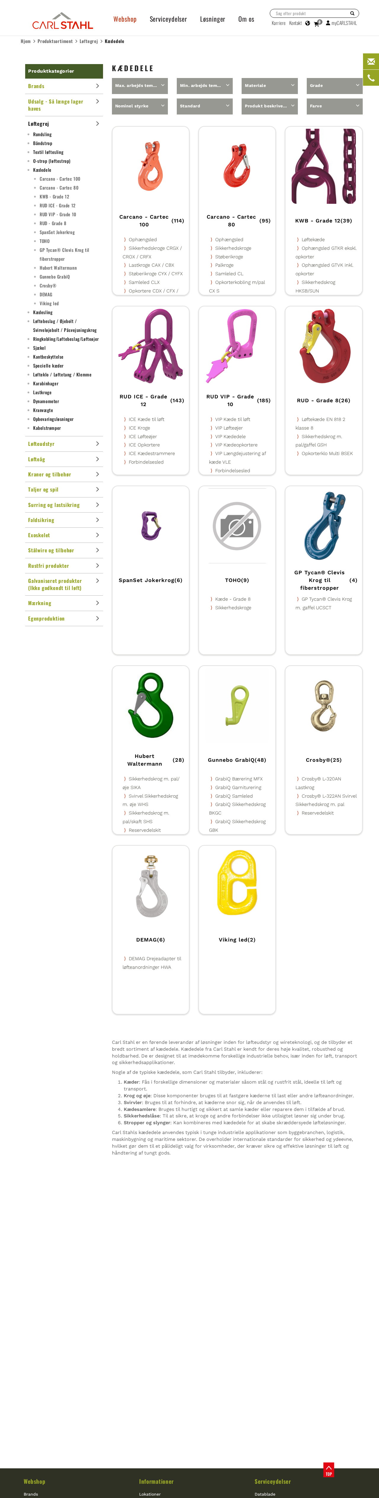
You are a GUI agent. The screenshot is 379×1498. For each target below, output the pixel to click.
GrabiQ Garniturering (238, 787)
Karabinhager (45, 383)
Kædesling (42, 312)
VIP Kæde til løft (232, 419)
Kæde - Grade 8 (232, 599)
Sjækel (39, 347)
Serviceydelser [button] (168, 18)
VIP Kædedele (230, 436)
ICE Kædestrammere (152, 453)
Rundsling (42, 134)
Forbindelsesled (146, 462)
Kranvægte (43, 410)
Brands (31, 1494)
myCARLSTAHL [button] (344, 22)
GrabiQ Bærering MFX (239, 779)
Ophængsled (143, 239)
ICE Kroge (139, 428)
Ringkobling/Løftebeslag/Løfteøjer (66, 338)
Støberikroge (229, 257)
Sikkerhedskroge (233, 248)
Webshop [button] (124, 18)
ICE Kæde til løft (146, 419)
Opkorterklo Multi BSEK (327, 453)
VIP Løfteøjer (229, 428)
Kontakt (295, 22)
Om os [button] (246, 18)
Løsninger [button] (212, 18)
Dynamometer (46, 401)
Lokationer (150, 1494)
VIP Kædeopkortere (236, 445)
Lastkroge (42, 392)
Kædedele (42, 169)
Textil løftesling (48, 152)
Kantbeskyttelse (48, 356)
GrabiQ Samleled (234, 796)
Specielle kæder (48, 365)
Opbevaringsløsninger (53, 419)
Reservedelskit (145, 830)
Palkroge (224, 265)
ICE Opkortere (144, 445)
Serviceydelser (273, 1481)
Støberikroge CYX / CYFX (156, 273)
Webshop (34, 1481)
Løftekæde (313, 239)
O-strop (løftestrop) (51, 161)
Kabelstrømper (47, 427)
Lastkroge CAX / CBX (151, 265)
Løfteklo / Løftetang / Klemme (62, 374)
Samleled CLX (144, 282)
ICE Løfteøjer (143, 436)
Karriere (279, 22)
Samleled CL (229, 273)
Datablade (265, 1494)
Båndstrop (42, 143)
